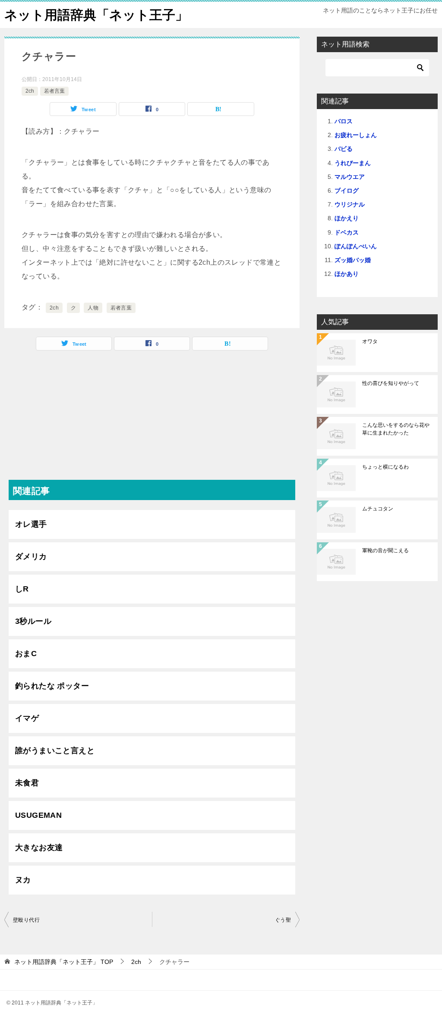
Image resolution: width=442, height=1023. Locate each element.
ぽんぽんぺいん (356, 246)
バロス (344, 121)
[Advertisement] (152, 419)
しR (22, 589)
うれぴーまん (353, 163)
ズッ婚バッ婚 (353, 260)
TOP (63, 961)
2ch (29, 91)
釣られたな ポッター (52, 686)
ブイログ (347, 190)
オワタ (370, 341)
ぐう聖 (283, 920)
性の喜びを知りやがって (390, 383)
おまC (26, 653)
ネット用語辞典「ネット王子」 (96, 15)
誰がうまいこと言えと (55, 750)
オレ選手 (31, 524)
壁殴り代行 (26, 920)
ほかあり (347, 273)
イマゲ (27, 718)
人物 (93, 308)
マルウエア (350, 176)
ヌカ (23, 880)
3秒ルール (33, 621)
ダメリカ (31, 556)
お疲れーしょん (356, 134)
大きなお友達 (39, 847)
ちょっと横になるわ (385, 467)
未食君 (27, 783)
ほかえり (347, 218)
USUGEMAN (38, 815)
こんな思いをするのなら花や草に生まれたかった (395, 429)
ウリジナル (350, 204)
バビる (344, 148)
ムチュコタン (377, 509)
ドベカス (347, 232)
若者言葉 (54, 91)
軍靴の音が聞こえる (385, 550)
